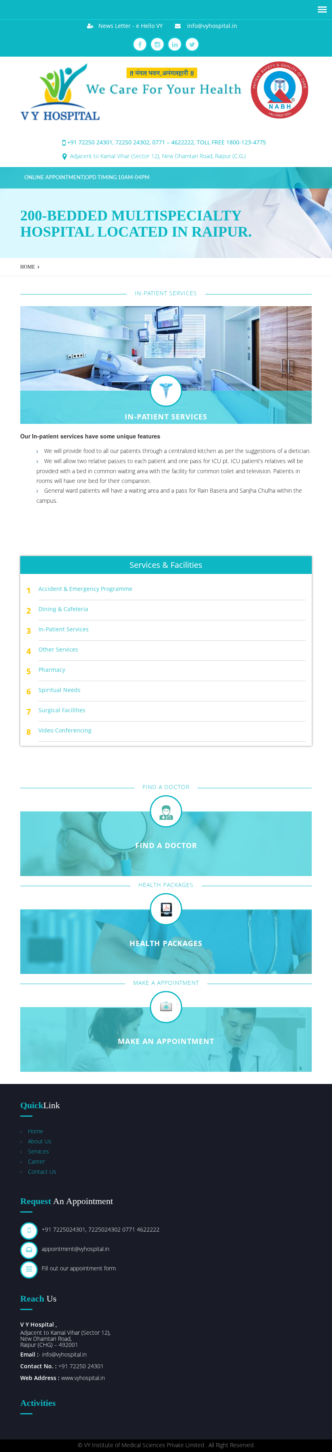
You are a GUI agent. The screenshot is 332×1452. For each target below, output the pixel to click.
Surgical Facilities (61, 710)
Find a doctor (166, 845)
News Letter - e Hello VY (128, 26)
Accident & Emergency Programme (85, 589)
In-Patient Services (63, 629)
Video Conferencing (65, 730)
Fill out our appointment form (79, 1268)
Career (36, 1161)
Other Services (58, 649)
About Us (39, 1141)
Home (27, 267)
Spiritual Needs (59, 690)
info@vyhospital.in (209, 26)
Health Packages (166, 943)
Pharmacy (51, 669)
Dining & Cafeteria (63, 609)
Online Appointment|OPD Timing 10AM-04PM (86, 177)
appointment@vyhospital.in (75, 1249)
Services (38, 1151)
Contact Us (42, 1171)
